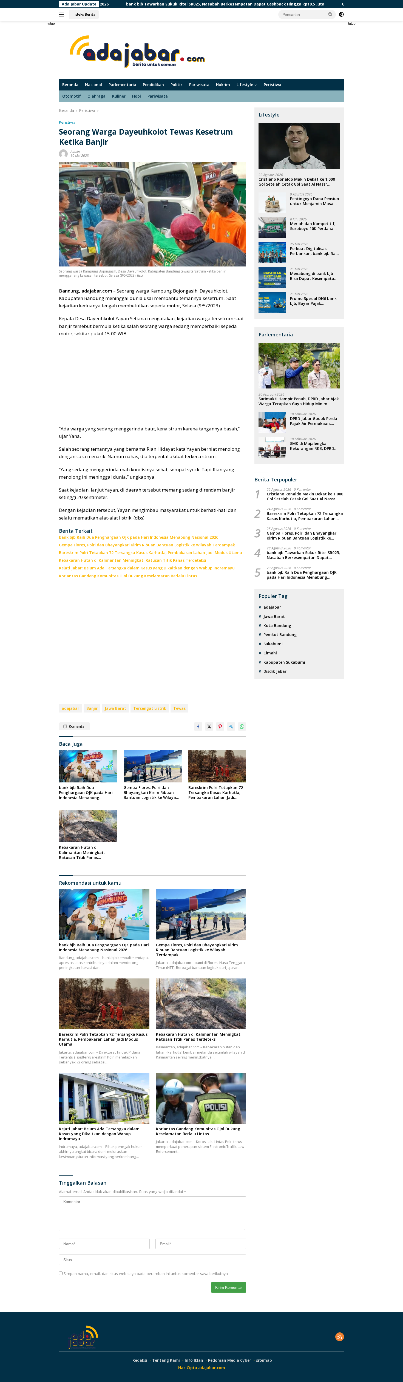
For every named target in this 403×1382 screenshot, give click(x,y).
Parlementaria (122, 84)
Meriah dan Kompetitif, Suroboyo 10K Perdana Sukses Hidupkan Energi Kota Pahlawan (313, 226)
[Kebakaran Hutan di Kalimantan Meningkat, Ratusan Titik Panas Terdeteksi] (88, 826)
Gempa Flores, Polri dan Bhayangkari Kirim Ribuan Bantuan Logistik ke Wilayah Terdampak (147, 545)
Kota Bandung (277, 625)
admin (75, 151)
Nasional (93, 84)
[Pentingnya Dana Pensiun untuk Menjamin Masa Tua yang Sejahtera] (272, 202)
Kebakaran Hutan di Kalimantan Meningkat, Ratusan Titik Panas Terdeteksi (132, 560)
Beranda (70, 84)
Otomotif (71, 96)
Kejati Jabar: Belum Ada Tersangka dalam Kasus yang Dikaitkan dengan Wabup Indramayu (147, 568)
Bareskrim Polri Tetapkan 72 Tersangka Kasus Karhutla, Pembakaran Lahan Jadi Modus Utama (150, 552)
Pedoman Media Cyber (229, 1360)
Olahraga (96, 96)
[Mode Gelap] (341, 14)
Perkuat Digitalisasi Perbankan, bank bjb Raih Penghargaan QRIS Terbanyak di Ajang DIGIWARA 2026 (314, 251)
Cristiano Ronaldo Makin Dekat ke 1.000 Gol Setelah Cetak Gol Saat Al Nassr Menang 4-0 (297, 182)
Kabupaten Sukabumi (284, 662)
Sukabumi (273, 643)
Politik (177, 84)
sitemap (264, 1360)
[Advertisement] (39, 103)
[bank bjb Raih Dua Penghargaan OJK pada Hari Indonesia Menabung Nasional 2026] (88, 766)
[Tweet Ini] (209, 726)
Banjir (92, 708)
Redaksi (139, 1360)
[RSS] (339, 1337)
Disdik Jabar (274, 671)
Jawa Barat (115, 708)
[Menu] (62, 14)
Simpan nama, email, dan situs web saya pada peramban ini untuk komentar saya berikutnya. (146, 1273)
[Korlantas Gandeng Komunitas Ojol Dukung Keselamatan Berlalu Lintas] (201, 1098)
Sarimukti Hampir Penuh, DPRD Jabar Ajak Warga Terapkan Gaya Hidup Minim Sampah (299, 401)
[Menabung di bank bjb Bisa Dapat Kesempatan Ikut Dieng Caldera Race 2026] (272, 277)
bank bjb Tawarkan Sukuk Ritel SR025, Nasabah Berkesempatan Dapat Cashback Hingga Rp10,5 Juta (166, 4)
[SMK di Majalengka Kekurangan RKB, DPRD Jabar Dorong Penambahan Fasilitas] (272, 447)
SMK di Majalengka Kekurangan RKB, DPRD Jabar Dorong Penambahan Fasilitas (312, 446)
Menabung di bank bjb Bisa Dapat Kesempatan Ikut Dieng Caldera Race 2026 (313, 276)
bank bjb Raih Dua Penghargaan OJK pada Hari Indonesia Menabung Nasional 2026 (138, 537)
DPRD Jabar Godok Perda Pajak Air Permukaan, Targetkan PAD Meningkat (313, 421)
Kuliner (119, 96)
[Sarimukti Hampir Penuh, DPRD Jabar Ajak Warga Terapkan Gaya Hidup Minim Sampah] (299, 365)
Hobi (136, 96)
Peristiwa (272, 84)
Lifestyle (245, 84)
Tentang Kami (166, 1360)
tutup (51, 23)
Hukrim (223, 84)
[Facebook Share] (198, 726)
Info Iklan (194, 1360)
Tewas (179, 708)
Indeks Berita (83, 14)
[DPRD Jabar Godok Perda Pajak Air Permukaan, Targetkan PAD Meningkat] (272, 422)
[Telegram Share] (231, 726)
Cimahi (270, 652)
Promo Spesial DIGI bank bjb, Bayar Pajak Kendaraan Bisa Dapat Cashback (313, 301)
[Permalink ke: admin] (63, 153)
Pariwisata (199, 84)
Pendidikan (153, 84)
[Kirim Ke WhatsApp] (242, 726)
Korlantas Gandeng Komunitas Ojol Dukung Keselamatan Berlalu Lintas (128, 576)
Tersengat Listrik (149, 708)
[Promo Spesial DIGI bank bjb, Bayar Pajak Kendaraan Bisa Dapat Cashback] (272, 302)
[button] (330, 14)
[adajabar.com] (139, 49)
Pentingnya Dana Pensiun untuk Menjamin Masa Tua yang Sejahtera (314, 201)
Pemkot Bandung (280, 634)
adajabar (70, 708)
